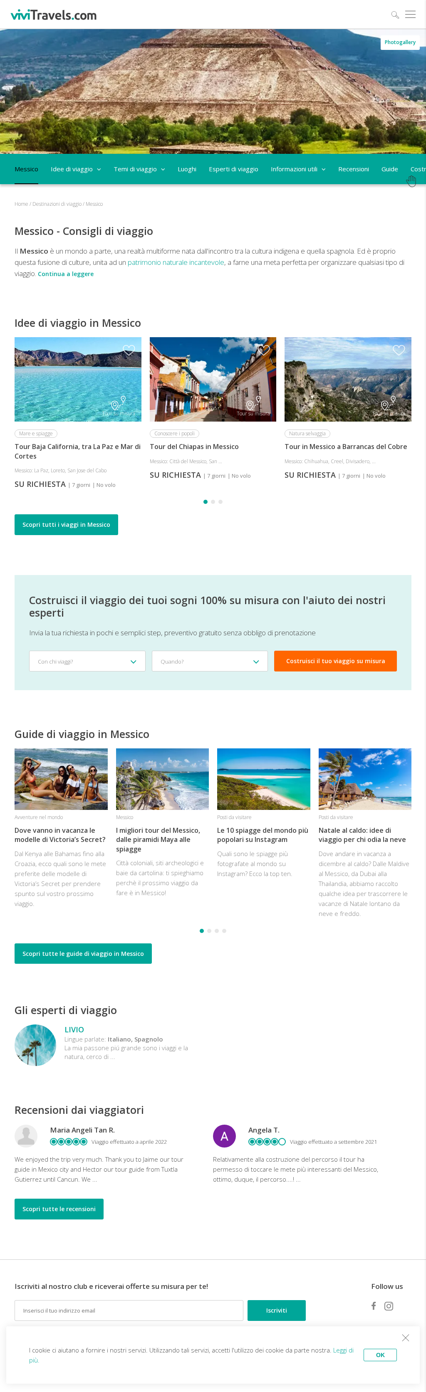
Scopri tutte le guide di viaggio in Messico (83, 954)
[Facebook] (373, 1306)
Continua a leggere (66, 274)
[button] (205, 502)
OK (380, 1355)
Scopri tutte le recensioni (59, 1209)
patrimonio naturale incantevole (176, 262)
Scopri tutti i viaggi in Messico (66, 524)
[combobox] (87, 661)
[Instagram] (388, 1306)
